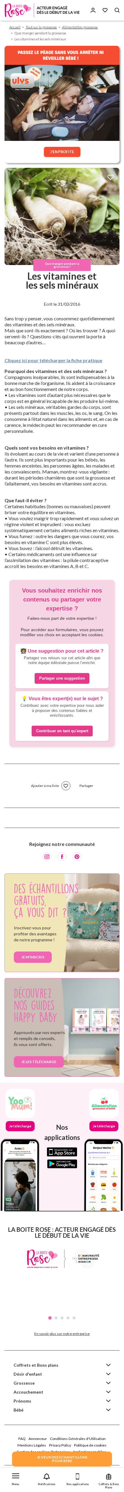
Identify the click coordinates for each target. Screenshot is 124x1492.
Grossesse (24, 1383)
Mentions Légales (31, 1445)
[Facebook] (62, 856)
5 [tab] (74, 1317)
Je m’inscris (32, 957)
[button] (15, 1478)
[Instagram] (46, 856)
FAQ (22, 1438)
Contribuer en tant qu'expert (62, 731)
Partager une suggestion (62, 678)
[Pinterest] (77, 856)
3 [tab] (62, 1317)
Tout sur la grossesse (41, 27)
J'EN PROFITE (62, 152)
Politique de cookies (90, 1445)
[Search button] (117, 10)
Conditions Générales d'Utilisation (78, 1438)
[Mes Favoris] (105, 10)
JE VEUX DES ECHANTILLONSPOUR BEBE (62, 1459)
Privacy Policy (60, 1445)
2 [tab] (55, 1317)
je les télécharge (38, 1061)
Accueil (14, 27)
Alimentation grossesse (80, 27)
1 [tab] (49, 1317)
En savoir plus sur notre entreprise (62, 1333)
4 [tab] (68, 1317)
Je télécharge (20, 1126)
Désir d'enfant (28, 1374)
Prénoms (22, 1400)
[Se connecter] (93, 10)
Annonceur (38, 1438)
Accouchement (28, 1391)
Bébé (18, 1409)
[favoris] (110, 178)
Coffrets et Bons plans (36, 1365)
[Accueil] (42, 10)
